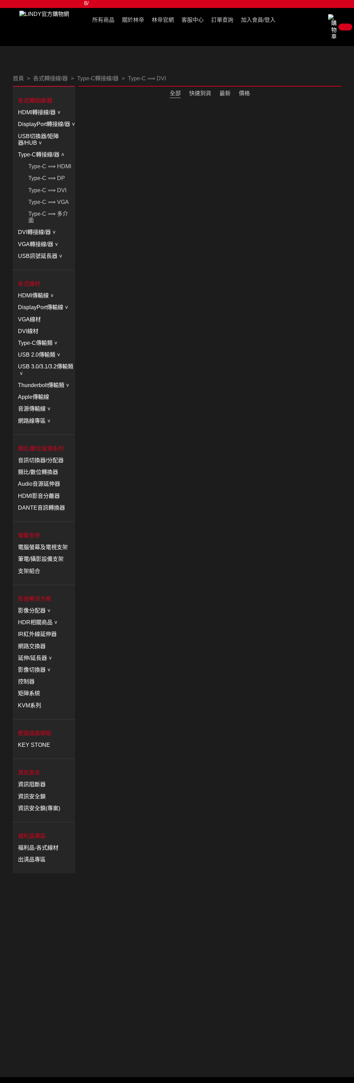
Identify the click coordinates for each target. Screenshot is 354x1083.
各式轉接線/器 (35, 101)
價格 (244, 93)
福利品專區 (32, 836)
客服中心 (192, 20)
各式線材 (29, 284)
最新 (225, 93)
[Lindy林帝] (44, 14)
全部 (175, 93)
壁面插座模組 (34, 733)
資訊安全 (29, 773)
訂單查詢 (222, 20)
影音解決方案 (34, 599)
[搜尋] (323, 21)
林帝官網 (163, 20)
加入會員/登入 (258, 20)
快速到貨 (200, 93)
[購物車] (341, 27)
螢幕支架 (29, 535)
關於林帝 (133, 20)
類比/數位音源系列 (41, 448)
